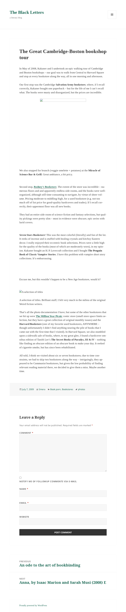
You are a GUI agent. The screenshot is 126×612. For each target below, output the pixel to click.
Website (24, 516)
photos (81, 389)
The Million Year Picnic (49, 316)
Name (23, 488)
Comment (26, 432)
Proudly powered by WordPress (33, 605)
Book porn (55, 389)
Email (24, 502)
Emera (42, 389)
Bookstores (67, 389)
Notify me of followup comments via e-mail (48, 481)
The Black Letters (27, 12)
